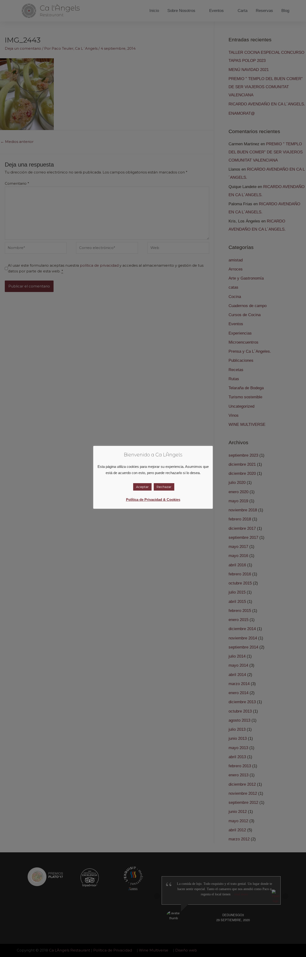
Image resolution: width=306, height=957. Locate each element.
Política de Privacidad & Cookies (153, 499)
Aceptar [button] (142, 487)
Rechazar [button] (164, 487)
